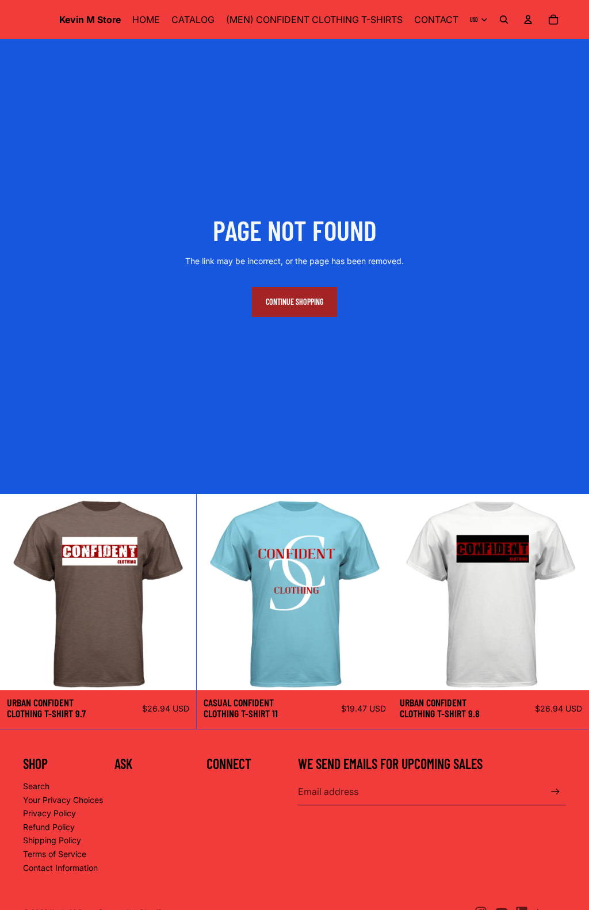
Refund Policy (49, 827)
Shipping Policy (52, 840)
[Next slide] (179, 592)
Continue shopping (294, 302)
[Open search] (504, 19)
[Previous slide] (17, 592)
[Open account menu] (528, 19)
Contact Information (60, 868)
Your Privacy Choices (63, 800)
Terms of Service (54, 854)
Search (36, 786)
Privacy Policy (49, 813)
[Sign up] (555, 791)
